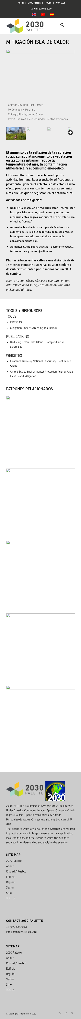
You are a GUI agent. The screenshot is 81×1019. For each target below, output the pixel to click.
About (21, 3)
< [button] (9, 89)
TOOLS (48, 3)
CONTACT (60, 3)
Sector (10, 887)
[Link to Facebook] (66, 1013)
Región (10, 882)
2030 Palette (34, 3)
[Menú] (69, 26)
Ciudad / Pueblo (16, 871)
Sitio (9, 893)
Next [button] (70, 133)
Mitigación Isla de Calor (37, 42)
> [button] (72, 89)
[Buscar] (60, 26)
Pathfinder (16, 322)
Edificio (10, 877)
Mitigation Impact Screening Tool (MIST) (33, 327)
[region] (40, 95)
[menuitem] (21, 3)
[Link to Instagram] (72, 1013)
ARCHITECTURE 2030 (41, 9)
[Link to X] (60, 1013)
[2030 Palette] (33, 26)
